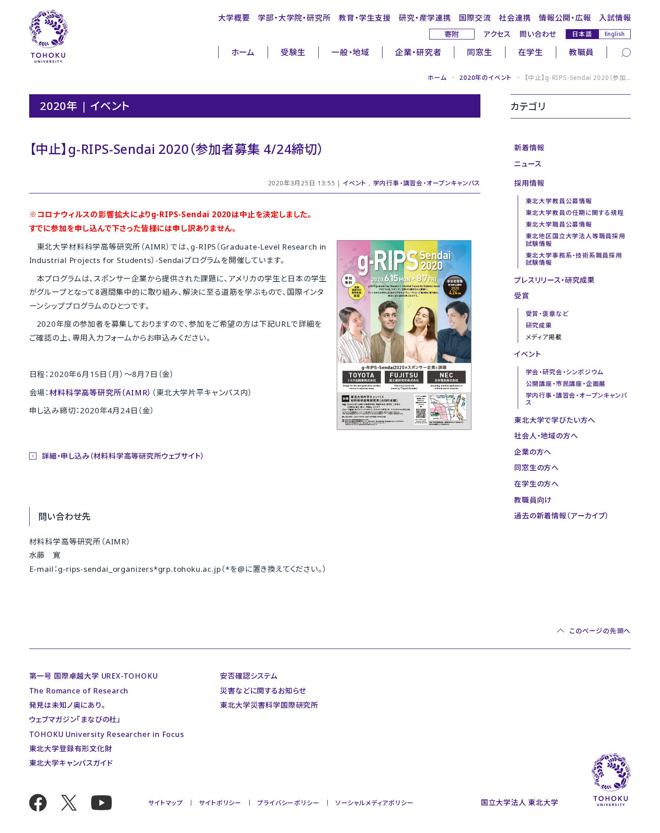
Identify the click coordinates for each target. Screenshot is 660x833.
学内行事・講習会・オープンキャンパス (427, 183)
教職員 (581, 52)
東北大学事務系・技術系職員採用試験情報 (574, 259)
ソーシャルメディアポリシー (374, 802)
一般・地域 (350, 52)
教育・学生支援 (365, 18)
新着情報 (529, 148)
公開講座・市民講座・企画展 (566, 383)
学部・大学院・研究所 (294, 18)
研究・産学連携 (425, 18)
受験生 (293, 52)
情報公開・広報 (565, 18)
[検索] (626, 52)
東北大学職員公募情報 (559, 224)
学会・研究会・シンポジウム (565, 372)
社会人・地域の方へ (546, 436)
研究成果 (539, 325)
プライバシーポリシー (288, 802)
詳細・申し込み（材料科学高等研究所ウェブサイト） (123, 456)
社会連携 (515, 18)
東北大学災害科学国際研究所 (269, 705)
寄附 (452, 34)
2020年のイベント (485, 77)
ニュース (527, 164)
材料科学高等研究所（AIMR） (100, 392)
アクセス (497, 34)
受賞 (521, 296)
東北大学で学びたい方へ (554, 420)
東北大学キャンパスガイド (71, 763)
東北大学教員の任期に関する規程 (575, 212)
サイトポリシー (220, 802)
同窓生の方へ (536, 468)
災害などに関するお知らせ (263, 691)
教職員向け (533, 500)
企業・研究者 (418, 52)
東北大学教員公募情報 (559, 201)
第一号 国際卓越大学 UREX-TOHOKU (93, 676)
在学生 (530, 52)
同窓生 (479, 52)
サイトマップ (165, 802)
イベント (354, 183)
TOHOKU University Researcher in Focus (106, 734)
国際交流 (475, 18)
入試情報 (615, 18)
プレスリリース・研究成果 (554, 280)
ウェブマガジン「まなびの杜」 (75, 719)
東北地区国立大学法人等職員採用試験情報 (575, 240)
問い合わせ (537, 34)
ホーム (243, 52)
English (615, 34)
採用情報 (529, 183)
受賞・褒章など (547, 313)
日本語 (582, 33)
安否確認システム (248, 676)
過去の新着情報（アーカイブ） (561, 516)
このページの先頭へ (600, 631)
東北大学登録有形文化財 (70, 749)
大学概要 (234, 18)
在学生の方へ (536, 484)
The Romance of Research (79, 691)
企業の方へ (532, 452)
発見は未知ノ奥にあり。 (67, 705)
